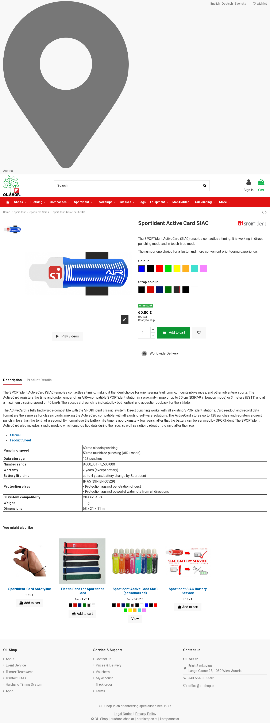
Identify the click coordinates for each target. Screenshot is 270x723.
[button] (224, 202)
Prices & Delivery (109, 665)
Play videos (70, 336)
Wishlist (261, 3)
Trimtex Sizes (16, 678)
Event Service (16, 665)
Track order (104, 685)
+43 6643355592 (201, 678)
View (135, 619)
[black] (70, 605)
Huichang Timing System (24, 685)
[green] (125, 610)
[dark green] (84, 605)
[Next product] (266, 212)
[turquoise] (139, 610)
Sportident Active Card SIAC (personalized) (135, 591)
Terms (100, 691)
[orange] (134, 610)
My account (104, 678)
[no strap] (141, 605)
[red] (75, 605)
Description (12, 380)
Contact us (103, 659)
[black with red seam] (89, 605)
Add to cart (177, 332)
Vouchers (103, 672)
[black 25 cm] (137, 605)
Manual (15, 435)
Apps (10, 691)
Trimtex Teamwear (19, 672)
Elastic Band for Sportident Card (82, 591)
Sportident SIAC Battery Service (188, 591)
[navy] (79, 605)
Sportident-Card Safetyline (29, 589)
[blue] (146, 605)
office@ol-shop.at (201, 686)
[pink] (144, 610)
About (10, 659)
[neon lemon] (130, 610)
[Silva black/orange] (93, 605)
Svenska (240, 3)
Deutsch (227, 3)
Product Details (39, 380)
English (215, 3)
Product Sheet (20, 440)
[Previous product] (263, 212)
